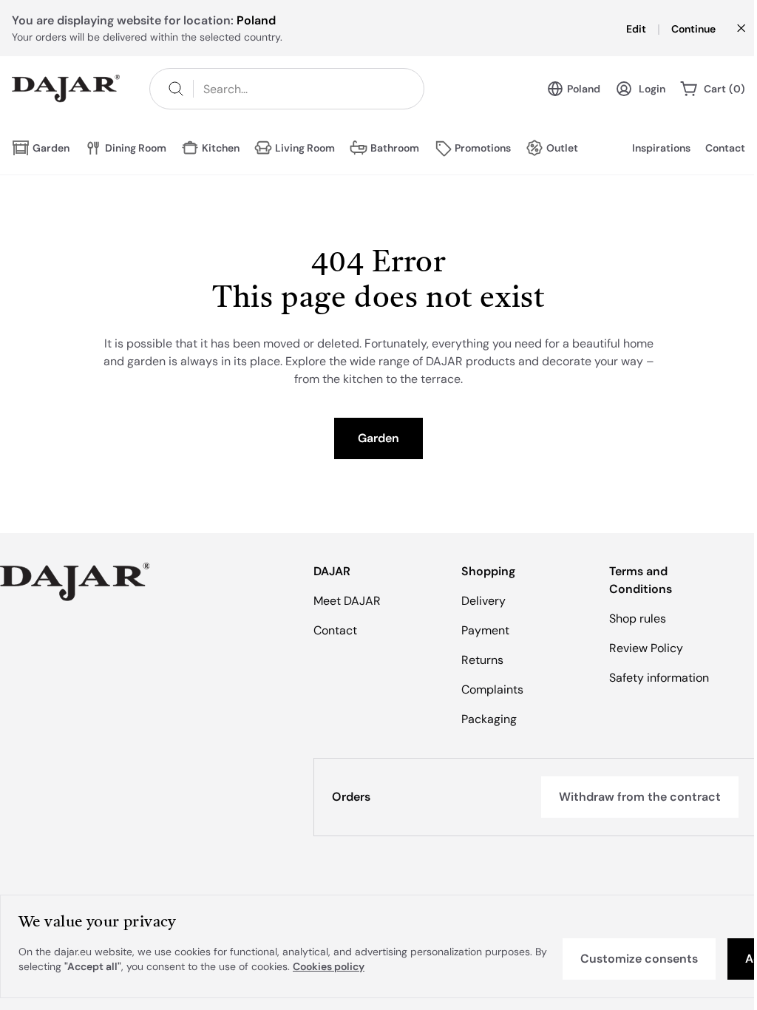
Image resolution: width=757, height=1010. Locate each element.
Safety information (659, 677)
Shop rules (637, 618)
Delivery (483, 601)
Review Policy (646, 648)
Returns (482, 660)
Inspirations (661, 148)
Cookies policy (328, 966)
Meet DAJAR (347, 601)
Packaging (489, 719)
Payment (485, 630)
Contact (725, 148)
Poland (583, 88)
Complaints (492, 689)
